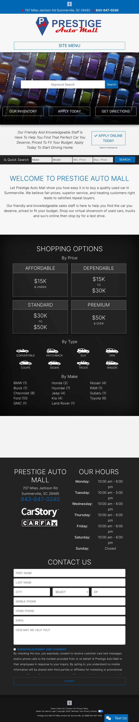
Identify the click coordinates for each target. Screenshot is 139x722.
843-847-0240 (107, 10)
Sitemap (74, 711)
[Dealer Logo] (69, 26)
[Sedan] (54, 365)
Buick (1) (20, 388)
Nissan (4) (98, 383)
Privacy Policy (82, 708)
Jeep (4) (58, 393)
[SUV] (83, 352)
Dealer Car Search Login (46, 711)
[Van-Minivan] (112, 352)
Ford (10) (21, 398)
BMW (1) (20, 383)
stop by (74, 216)
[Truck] (83, 365)
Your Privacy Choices (88, 711)
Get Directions (116, 111)
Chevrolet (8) (24, 393)
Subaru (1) (98, 393)
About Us (61, 708)
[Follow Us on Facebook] (69, 4)
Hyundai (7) (61, 388)
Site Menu (69, 45)
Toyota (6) (98, 398)
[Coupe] (25, 365)
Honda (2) (60, 383)
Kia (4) (57, 398)
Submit (69, 681)
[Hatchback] (54, 352)
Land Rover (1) (63, 403)
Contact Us (70, 708)
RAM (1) (96, 388)
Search (111, 84)
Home (53, 708)
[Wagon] (112, 365)
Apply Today (69, 111)
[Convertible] (25, 352)
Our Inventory (23, 111)
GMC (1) (20, 403)
